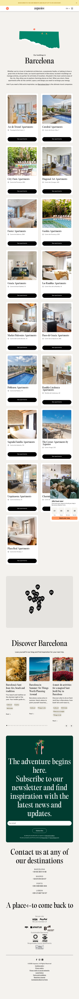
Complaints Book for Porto (39, 979)
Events (17, 705)
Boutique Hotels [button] (38, 15)
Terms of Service (53, 837)
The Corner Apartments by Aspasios (55, 443)
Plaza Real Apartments (18, 548)
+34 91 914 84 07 (39, 879)
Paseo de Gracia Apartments (55, 335)
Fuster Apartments (17, 231)
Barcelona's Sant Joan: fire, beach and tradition (15, 688)
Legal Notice (40, 973)
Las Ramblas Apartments (54, 283)
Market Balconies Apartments (22, 335)
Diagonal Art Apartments (54, 179)
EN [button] (67, 8)
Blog (39, 28)
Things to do (42, 708)
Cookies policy (39, 966)
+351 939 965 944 (39, 886)
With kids (10, 708)
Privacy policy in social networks (39, 970)
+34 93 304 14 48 (39, 872)
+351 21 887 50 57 (39, 893)
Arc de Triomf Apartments (20, 127)
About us (39, 24)
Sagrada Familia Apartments (21, 442)
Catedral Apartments (52, 127)
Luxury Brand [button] (38, 20)
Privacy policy (39, 968)
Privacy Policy (45, 837)
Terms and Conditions (50, 835)
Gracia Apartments (17, 283)
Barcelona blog (43, 84)
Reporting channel (39, 977)
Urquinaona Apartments (19, 496)
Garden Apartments (52, 231)
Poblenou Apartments (18, 387)
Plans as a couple (58, 711)
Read (7, 714)
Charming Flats (50, 496)
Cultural (9, 705)
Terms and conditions (39, 975)
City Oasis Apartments (19, 179)
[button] (30, 598)
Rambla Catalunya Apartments (51, 388)
